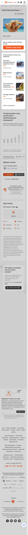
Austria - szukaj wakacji (9, 105)
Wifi (18, 228)
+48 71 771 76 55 (13, 466)
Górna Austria (16, 6)
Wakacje (6, 6)
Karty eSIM (18, 451)
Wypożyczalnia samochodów (13, 447)
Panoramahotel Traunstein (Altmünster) (8, 85)
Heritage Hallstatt (8, 94)
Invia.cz (12, 515)
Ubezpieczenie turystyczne (10, 449)
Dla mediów (21, 428)
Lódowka (19, 221)
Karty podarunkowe (10, 445)
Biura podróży (6, 430)
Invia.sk (16, 515)
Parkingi (19, 445)
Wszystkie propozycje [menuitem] (8, 156)
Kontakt (13, 430)
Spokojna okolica (9, 225)
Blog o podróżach (9, 435)
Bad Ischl (23, 6)
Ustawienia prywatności (16, 457)
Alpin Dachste (7, 73)
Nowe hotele (13, 439)
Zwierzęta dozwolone (9, 228)
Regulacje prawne (19, 459)
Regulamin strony (8, 455)
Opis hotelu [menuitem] (19, 156)
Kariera (19, 430)
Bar (18, 225)
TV (7, 221)
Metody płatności (14, 437)
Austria (10, 6)
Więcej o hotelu (6, 36)
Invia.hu (20, 515)
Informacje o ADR (8, 459)
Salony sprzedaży (11, 428)
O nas (3, 428)
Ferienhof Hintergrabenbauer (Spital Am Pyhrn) (9, 62)
